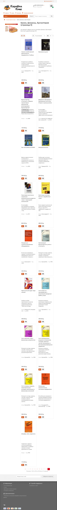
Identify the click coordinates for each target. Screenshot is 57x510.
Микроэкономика (43, 147)
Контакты (19, 12)
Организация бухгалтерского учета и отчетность (45, 244)
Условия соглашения (9, 490)
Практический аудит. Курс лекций (28, 291)
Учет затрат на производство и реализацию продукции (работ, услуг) (45, 293)
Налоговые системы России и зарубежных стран (44, 196)
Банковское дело (43, 51)
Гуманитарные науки (11, 19)
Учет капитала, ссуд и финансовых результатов (28, 339)
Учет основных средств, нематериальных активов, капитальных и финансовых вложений (28, 388)
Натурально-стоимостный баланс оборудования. (27, 244)
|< (25, 469)
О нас (5, 487)
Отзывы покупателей (28, 12)
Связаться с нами (34, 485)
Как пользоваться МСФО (28, 147)
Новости (7, 12)
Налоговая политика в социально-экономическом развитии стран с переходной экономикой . (28, 198)
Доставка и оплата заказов (10, 488)
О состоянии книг (8, 485)
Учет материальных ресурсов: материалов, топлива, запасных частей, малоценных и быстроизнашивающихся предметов (45, 342)
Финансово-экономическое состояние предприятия (45, 387)
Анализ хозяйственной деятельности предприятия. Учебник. (27, 53)
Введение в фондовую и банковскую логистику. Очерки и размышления (45, 101)
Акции (12, 12)
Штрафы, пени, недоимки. (28, 433)
